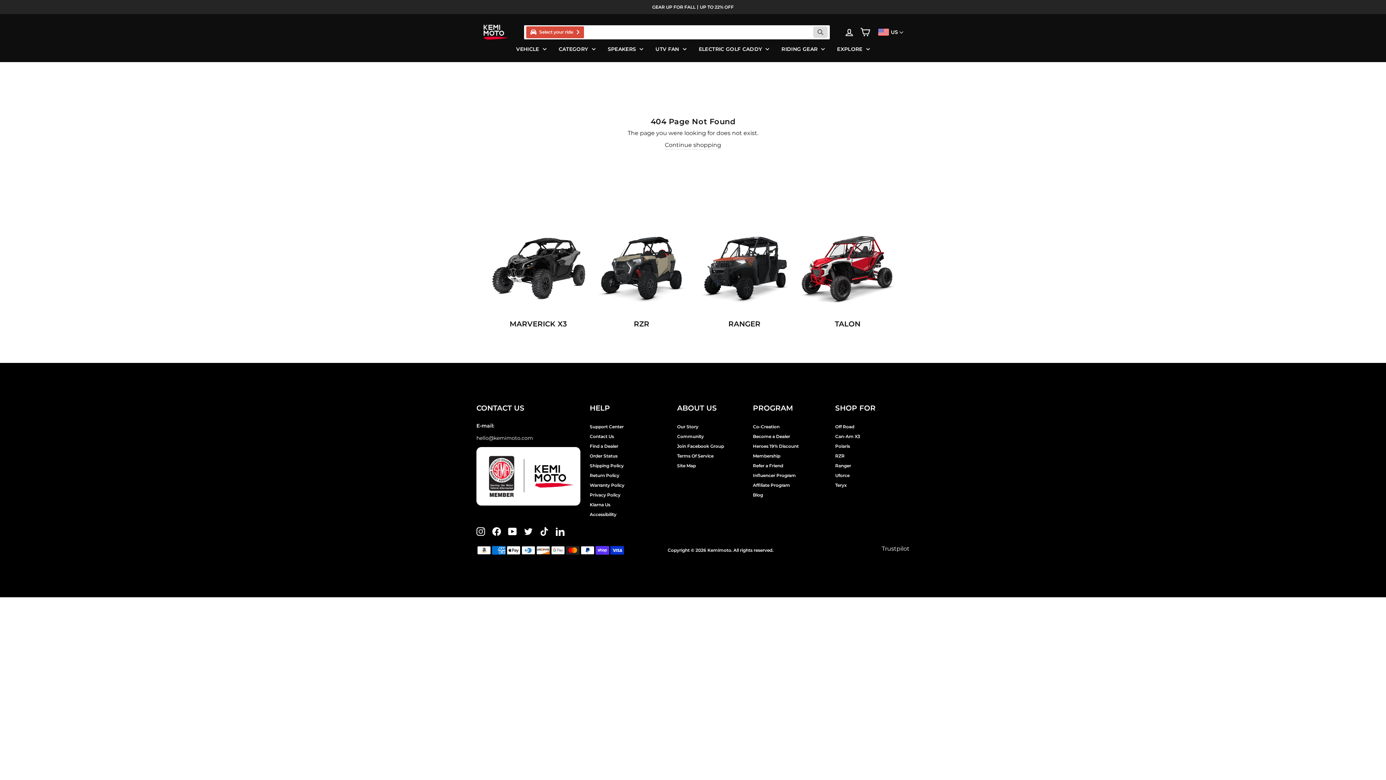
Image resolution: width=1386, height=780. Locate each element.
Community (690, 436)
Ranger (843, 465)
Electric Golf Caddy (730, 49)
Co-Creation (766, 426)
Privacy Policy (605, 495)
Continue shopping (693, 145)
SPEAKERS (622, 49)
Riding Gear (799, 49)
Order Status (604, 456)
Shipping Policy (607, 465)
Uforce (842, 475)
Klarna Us (600, 504)
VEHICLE (527, 49)
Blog (758, 495)
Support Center (607, 426)
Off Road (844, 426)
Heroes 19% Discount (776, 446)
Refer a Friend (768, 465)
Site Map (686, 465)
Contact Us (602, 436)
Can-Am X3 (847, 436)
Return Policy (604, 475)
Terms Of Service (695, 456)
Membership (766, 456)
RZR (840, 456)
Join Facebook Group (700, 446)
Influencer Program (774, 475)
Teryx (841, 485)
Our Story (687, 426)
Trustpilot (896, 548)
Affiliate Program (771, 485)
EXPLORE (849, 49)
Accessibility (603, 514)
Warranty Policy (607, 485)
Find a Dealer (604, 446)
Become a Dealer (771, 436)
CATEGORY (573, 49)
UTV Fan (667, 49)
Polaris (842, 446)
